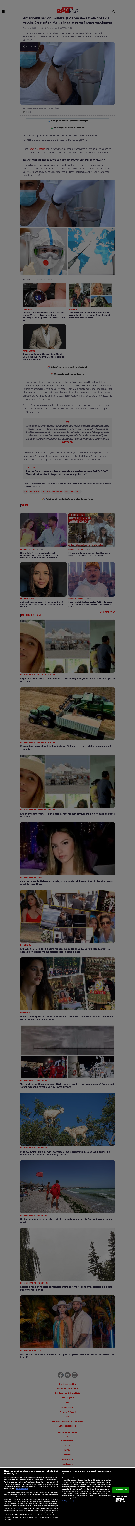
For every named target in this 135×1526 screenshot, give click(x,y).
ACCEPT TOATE (121, 1490)
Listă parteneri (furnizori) (71, 1501)
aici (19, 1508)
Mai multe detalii (22, 1489)
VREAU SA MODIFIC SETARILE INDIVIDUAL (120, 1499)
